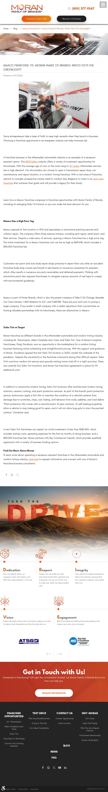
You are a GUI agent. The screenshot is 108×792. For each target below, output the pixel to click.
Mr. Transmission (14, 722)
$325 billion (31, 161)
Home (5, 28)
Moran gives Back (90, 740)
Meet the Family (90, 723)
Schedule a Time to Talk (36, 19)
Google (48, 768)
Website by (96, 789)
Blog (15, 28)
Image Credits (10, 789)
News (54, 751)
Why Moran (90, 713)
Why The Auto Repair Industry (90, 729)
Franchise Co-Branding (13, 738)
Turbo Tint (14, 734)
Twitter (17, 475)
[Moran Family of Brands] (27, 8)
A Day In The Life (39, 723)
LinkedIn (65, 768)
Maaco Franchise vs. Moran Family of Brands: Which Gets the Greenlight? (56, 28)
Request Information (54, 693)
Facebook (6, 475)
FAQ (54, 757)
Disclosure (34, 789)
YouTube (59, 768)
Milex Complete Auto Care (13, 727)
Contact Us (65, 713)
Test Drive (39, 713)
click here (34, 459)
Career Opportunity (65, 718)
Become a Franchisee (71, 19)
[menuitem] (16, 729)
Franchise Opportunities (13, 715)
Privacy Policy (23, 789)
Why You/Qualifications (39, 718)
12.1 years (74, 166)
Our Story (90, 718)
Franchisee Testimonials (89, 735)
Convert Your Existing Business (13, 744)
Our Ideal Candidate (39, 728)
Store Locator (64, 723)
